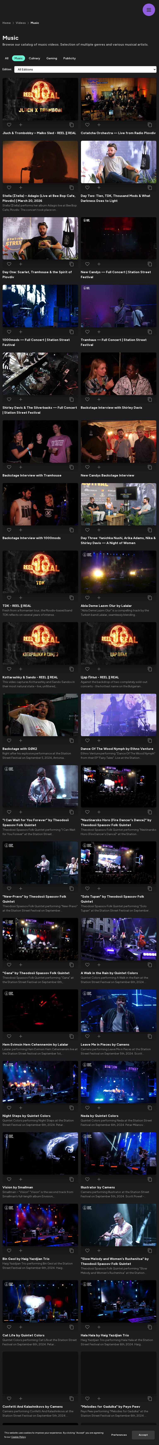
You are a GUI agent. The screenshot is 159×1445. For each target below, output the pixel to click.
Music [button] (18, 58)
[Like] (9, 125)
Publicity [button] (69, 58)
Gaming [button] (51, 58)
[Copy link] (71, 125)
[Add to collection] (21, 125)
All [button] (6, 58)
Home (6, 23)
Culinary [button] (34, 58)
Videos (21, 23)
